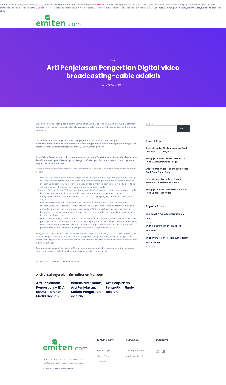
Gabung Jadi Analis (135, 350)
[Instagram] (158, 351)
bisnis (116, 168)
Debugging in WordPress (78, 7)
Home (105, 20)
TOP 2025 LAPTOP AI (114, 84)
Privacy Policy (103, 356)
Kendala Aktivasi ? (134, 356)
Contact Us (131, 20)
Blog (116, 20)
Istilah (113, 60)
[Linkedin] (163, 351)
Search (149, 123)
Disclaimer (102, 361)
